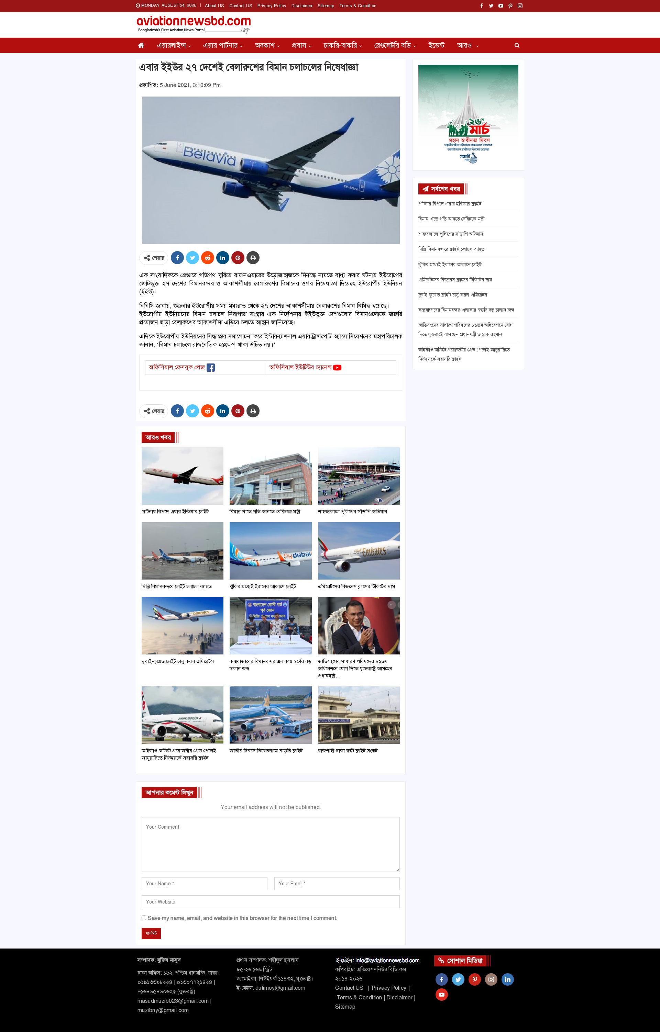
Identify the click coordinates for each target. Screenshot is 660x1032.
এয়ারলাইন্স (171, 45)
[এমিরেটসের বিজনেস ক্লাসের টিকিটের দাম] (359, 551)
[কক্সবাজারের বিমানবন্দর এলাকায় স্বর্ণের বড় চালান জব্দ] (270, 625)
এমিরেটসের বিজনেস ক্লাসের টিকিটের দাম (455, 280)
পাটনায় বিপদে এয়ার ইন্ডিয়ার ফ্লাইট (449, 204)
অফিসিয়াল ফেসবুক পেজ (177, 367)
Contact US (240, 6)
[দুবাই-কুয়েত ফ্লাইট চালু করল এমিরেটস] (182, 625)
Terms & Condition (357, 6)
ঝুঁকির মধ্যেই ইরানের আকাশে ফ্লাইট (450, 264)
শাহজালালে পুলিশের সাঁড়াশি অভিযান (450, 234)
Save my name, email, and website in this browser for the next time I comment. (242, 918)
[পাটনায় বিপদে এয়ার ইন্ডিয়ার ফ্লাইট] (182, 476)
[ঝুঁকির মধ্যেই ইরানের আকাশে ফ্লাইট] (270, 551)
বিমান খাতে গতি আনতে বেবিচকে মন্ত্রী (451, 219)
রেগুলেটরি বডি (392, 45)
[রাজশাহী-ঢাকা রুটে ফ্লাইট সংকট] (359, 715)
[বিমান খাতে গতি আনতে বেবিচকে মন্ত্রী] (270, 476)
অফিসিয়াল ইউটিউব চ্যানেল (300, 367)
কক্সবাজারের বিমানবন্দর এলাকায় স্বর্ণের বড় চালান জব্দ (466, 310)
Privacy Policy (271, 6)
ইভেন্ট (436, 45)
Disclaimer (302, 6)
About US (214, 6)
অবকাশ (265, 45)
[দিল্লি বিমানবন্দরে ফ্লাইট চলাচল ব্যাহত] (182, 551)
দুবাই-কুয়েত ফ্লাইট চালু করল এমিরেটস (452, 295)
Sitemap (326, 6)
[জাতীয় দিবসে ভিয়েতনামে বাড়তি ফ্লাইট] (270, 715)
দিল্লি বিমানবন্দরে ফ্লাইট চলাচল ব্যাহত (451, 249)
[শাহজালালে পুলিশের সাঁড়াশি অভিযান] (359, 476)
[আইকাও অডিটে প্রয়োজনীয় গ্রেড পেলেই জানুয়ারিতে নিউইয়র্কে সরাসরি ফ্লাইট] (182, 715)
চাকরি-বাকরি (340, 45)
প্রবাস (299, 45)
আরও (465, 45)
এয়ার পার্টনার (220, 45)
